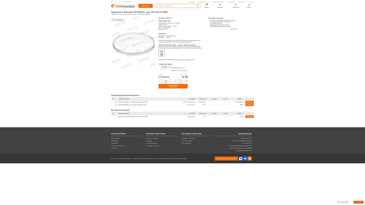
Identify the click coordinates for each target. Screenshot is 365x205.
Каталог (145, 6)
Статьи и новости (117, 146)
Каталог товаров (152, 138)
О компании (191, 2)
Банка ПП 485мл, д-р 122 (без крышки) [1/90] (132, 105)
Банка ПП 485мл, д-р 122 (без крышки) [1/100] (132, 102)
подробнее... (234, 29)
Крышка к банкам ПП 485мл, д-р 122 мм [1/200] (133, 116)
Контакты (251, 2)
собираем (342, 202)
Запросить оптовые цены (226, 158)
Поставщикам (231, 2)
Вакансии (114, 143)
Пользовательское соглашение (241, 148)
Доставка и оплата (203, 2)
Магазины (242, 2)
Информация (245, 134)
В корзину (249, 102)
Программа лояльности (244, 150)
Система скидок (186, 141)
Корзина (149, 141)
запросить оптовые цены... (179, 70)
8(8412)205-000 (246, 138)
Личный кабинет (152, 143)
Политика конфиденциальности (241, 146)
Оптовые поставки (218, 2)
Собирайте (358, 202)
